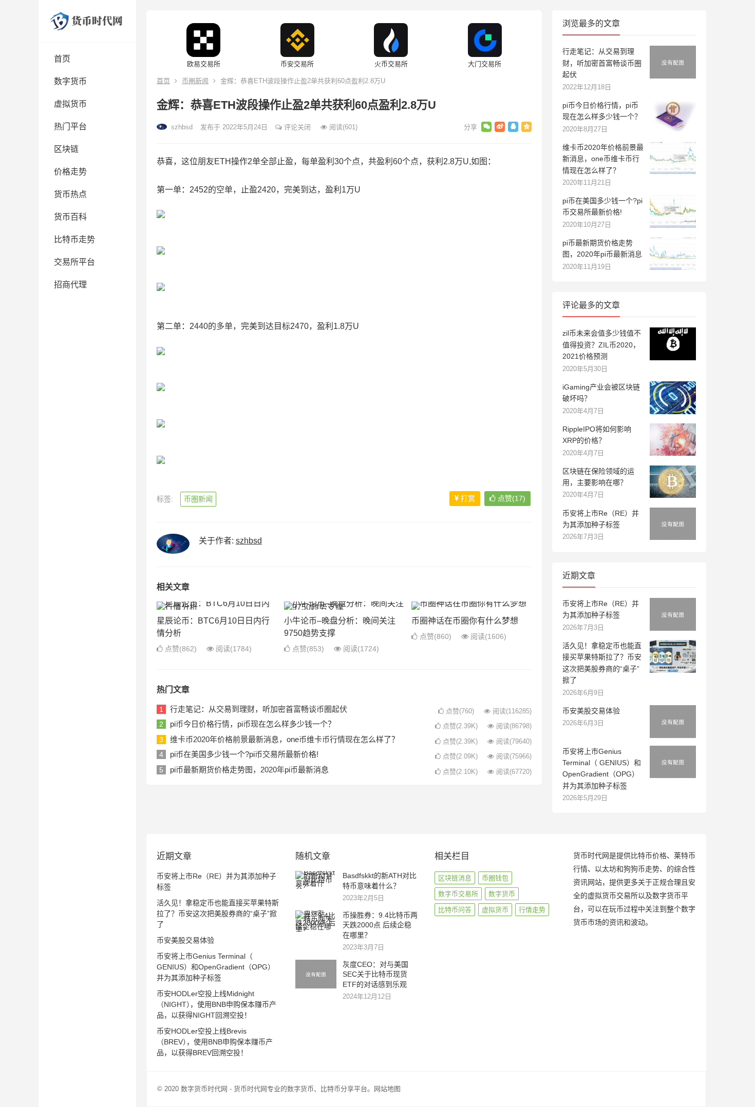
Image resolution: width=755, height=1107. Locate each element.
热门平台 (70, 126)
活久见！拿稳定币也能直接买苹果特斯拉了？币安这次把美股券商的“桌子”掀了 (218, 913)
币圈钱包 (495, 878)
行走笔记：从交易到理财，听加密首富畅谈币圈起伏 (258, 709)
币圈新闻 (195, 81)
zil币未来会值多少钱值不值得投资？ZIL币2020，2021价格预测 (601, 344)
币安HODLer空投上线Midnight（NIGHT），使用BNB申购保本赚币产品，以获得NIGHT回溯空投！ (216, 1004)
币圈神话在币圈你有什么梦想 (464, 620)
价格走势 (70, 171)
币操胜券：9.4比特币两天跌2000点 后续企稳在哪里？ (380, 925)
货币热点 (70, 194)
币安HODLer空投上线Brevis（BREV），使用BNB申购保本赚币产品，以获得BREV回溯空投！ (215, 1042)
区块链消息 (454, 878)
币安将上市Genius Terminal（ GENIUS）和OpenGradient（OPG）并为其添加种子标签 (216, 967)
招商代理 (70, 284)
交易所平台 (74, 262)
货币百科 (70, 216)
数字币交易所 (458, 894)
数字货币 (70, 81)
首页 (62, 58)
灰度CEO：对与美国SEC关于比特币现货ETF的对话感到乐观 (375, 974)
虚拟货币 (70, 104)
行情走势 (532, 910)
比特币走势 (74, 239)
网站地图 (387, 1089)
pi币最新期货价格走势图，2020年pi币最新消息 (249, 769)
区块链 (66, 149)
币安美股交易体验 (591, 711)
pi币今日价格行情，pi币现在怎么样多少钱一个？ (252, 724)
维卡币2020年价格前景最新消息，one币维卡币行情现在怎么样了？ (284, 739)
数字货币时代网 (204, 1089)
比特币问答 (454, 910)
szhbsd (181, 127)
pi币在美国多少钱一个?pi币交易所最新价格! (244, 754)
